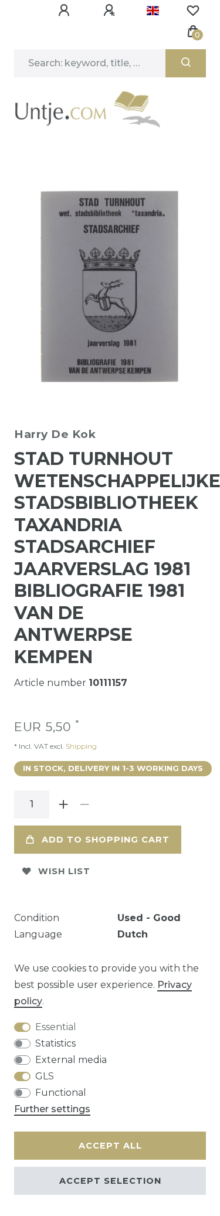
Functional (60, 1092)
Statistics (55, 1043)
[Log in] (65, 11)
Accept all (110, 1145)
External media (71, 1059)
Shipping (80, 746)
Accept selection (110, 1181)
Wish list (64, 871)
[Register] (111, 11)
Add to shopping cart (106, 839)
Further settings (52, 1109)
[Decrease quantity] (84, 804)
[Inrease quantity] (63, 804)
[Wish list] (193, 10)
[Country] (153, 10)
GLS (44, 1076)
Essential (55, 1026)
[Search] (185, 63)
